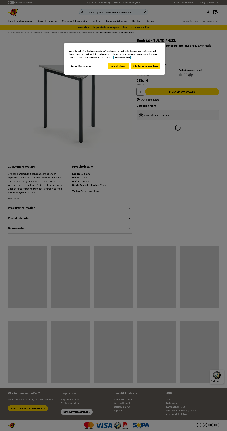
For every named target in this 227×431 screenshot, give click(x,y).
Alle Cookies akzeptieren (145, 66)
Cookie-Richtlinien (122, 57)
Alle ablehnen (118, 66)
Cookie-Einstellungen (81, 66)
